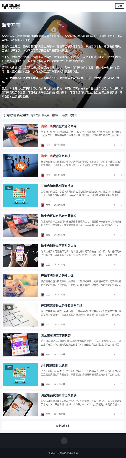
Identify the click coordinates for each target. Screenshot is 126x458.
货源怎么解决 (56, 156)
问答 (9, 128)
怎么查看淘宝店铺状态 (56, 335)
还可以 (73, 115)
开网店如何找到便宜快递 (57, 186)
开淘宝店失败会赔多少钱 (57, 275)
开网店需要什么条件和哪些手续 (61, 305)
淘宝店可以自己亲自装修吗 (58, 216)
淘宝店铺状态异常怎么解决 (58, 395)
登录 (119, 6)
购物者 (45, 115)
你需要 (64, 115)
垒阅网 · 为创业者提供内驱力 (63, 453)
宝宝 (48, 145)
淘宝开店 (35, 115)
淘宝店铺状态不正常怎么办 (58, 245)
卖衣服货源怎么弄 (58, 126)
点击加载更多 (63, 425)
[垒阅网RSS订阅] (64, 441)
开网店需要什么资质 (54, 365)
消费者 (55, 115)
